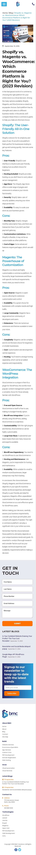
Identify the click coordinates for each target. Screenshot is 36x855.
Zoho (4, 836)
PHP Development (8, 755)
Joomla (4, 820)
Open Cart (5, 828)
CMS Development (8, 833)
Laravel (4, 818)
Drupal (4, 823)
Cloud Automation (8, 768)
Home (4, 13)
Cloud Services (7, 771)
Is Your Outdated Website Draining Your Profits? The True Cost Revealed (17, 638)
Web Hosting (6, 760)
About (4, 729)
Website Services (8, 745)
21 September (9, 787)
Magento (5, 826)
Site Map (5, 737)
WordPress (5, 815)
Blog (11, 13)
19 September (9, 780)
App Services (6, 750)
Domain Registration (9, 758)
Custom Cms (6, 752)
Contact (5, 734)
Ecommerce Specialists (10, 747)
